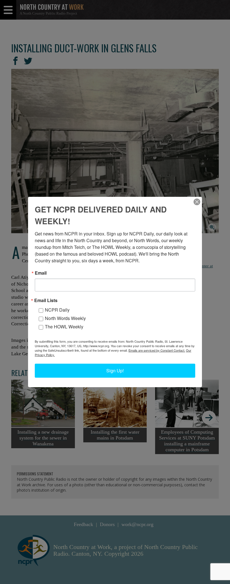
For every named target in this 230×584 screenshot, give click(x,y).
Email (41, 273)
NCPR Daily (57, 310)
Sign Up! (115, 370)
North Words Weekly (65, 318)
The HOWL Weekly (64, 326)
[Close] (197, 201)
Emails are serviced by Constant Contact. (156, 350)
